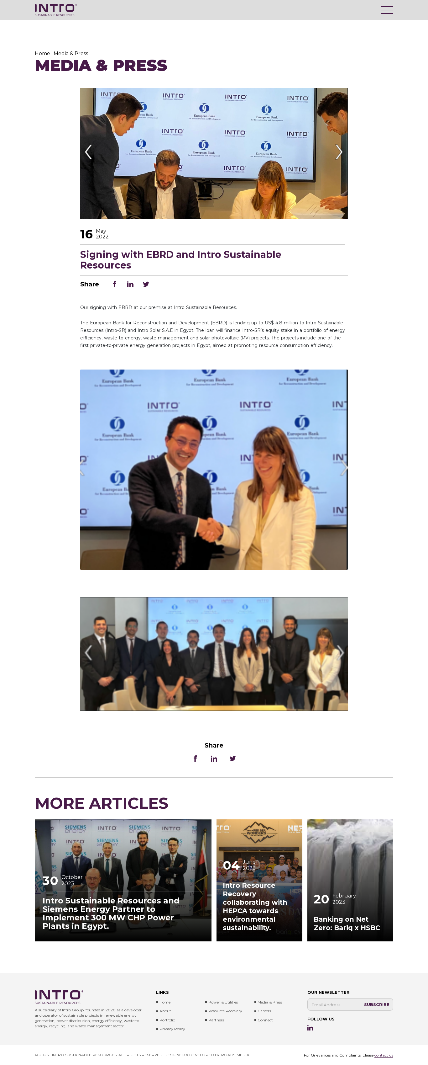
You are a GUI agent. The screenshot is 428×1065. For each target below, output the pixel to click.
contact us (383, 1055)
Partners (216, 1020)
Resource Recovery (225, 1011)
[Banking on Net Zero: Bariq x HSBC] (350, 880)
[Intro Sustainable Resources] (56, 10)
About (165, 1011)
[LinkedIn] (310, 1027)
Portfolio (167, 1020)
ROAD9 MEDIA (235, 1054)
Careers (264, 1011)
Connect (265, 1020)
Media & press (270, 1002)
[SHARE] (115, 284)
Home (164, 1002)
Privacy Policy (172, 1028)
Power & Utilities (223, 1002)
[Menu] (387, 10)
